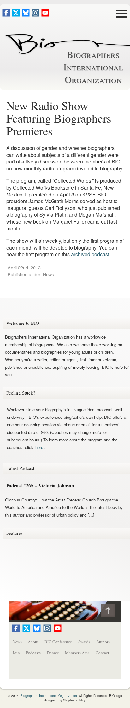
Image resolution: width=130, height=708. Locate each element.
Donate (53, 652)
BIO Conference (58, 641)
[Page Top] (111, 612)
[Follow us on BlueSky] (26, 14)
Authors (103, 641)
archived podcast (90, 254)
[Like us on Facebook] (6, 14)
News (48, 274)
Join (16, 652)
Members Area (77, 652)
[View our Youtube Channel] (45, 14)
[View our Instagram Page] (35, 14)
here (39, 447)
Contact (102, 652)
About (33, 641)
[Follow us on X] (16, 14)
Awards (84, 641)
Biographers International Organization (93, 67)
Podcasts (33, 652)
